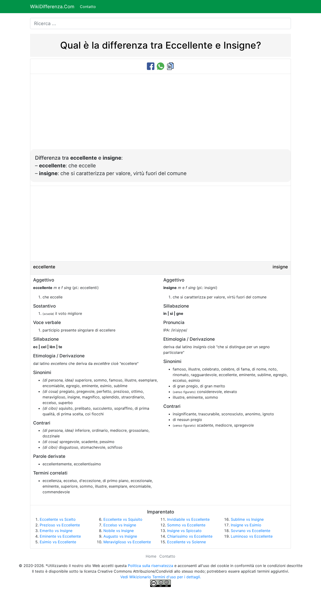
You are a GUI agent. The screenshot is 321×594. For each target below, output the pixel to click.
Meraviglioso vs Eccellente (127, 542)
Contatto (88, 6)
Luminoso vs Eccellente (252, 536)
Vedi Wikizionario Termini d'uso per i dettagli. (160, 577)
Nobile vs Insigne (118, 530)
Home (151, 556)
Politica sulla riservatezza (150, 565)
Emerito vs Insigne (56, 530)
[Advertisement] (160, 114)
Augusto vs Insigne (120, 536)
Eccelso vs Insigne (119, 525)
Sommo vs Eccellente (186, 525)
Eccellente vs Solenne (186, 542)
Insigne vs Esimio (246, 525)
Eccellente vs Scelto (58, 519)
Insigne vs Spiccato (184, 530)
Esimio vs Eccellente (58, 542)
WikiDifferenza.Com (52, 6)
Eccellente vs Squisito (122, 519)
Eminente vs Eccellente (60, 536)
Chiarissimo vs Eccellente (189, 536)
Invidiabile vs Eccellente (188, 519)
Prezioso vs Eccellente (60, 525)
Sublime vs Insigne (247, 519)
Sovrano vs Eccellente (250, 530)
